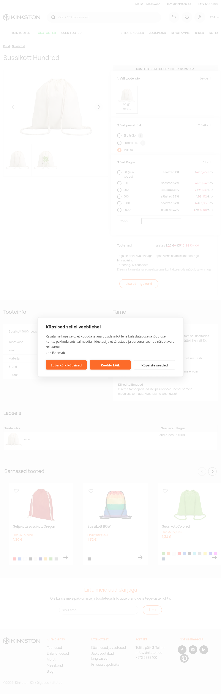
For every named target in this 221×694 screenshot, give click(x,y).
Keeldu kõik (110, 365)
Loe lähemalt (55, 352)
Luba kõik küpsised (66, 365)
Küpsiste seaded (154, 365)
